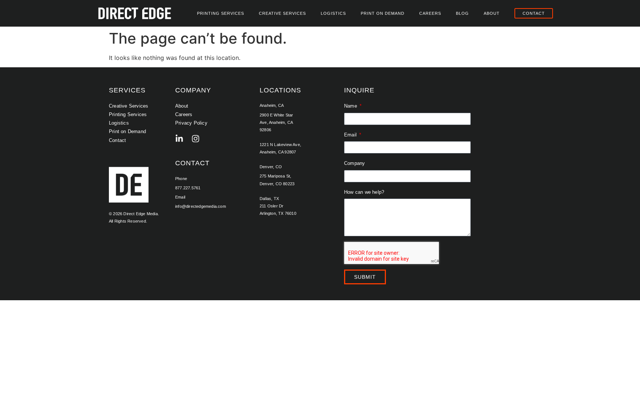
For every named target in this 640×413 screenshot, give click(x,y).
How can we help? (364, 192)
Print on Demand (382, 13)
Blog (462, 13)
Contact (117, 140)
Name (351, 106)
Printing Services (220, 13)
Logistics (333, 13)
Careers (430, 13)
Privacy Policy (191, 123)
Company (354, 163)
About (492, 13)
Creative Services (282, 13)
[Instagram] (195, 139)
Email (351, 135)
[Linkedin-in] (179, 139)
